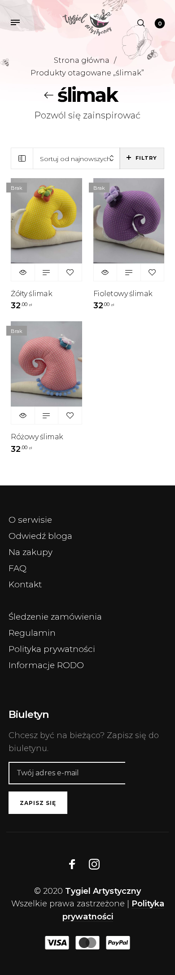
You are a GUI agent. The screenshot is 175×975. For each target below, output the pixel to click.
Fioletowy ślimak (123, 293)
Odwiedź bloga (40, 536)
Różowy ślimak (37, 437)
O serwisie (30, 520)
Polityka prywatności (52, 649)
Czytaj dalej (47, 272)
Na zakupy (30, 552)
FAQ (17, 568)
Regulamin (32, 633)
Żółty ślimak (31, 293)
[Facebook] (72, 864)
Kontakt (25, 584)
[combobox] (76, 158)
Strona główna (81, 60)
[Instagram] (94, 864)
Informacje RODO (46, 665)
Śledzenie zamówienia (55, 617)
